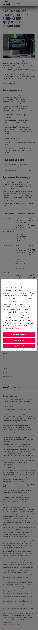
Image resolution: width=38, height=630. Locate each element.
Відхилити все (19, 340)
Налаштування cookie (19, 334)
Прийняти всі (19, 346)
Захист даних (14, 328)
